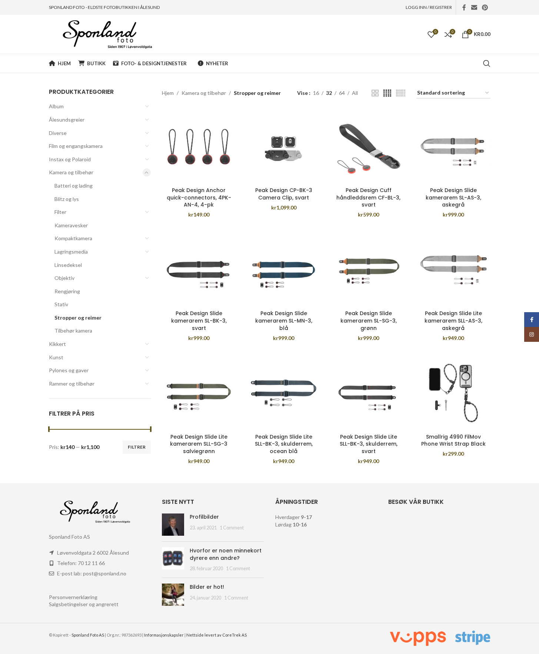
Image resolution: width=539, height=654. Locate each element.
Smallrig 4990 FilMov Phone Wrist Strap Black (453, 440)
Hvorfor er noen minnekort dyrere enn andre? (226, 554)
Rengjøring (67, 291)
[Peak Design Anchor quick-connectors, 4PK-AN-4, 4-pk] (199, 147)
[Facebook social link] (464, 7)
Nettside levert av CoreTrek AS (216, 634)
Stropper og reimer (78, 317)
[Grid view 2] (375, 93)
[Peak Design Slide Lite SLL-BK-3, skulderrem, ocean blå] (283, 393)
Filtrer (137, 447)
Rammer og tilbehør (71, 383)
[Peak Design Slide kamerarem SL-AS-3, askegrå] (453, 147)
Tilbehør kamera (73, 330)
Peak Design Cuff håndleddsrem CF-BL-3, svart (368, 197)
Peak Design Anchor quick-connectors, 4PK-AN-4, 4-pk (199, 197)
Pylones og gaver (69, 370)
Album (56, 106)
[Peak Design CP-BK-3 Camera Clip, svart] (283, 147)
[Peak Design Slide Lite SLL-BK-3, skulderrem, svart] (368, 393)
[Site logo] (100, 33)
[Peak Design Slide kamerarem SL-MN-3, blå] (283, 270)
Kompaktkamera (73, 238)
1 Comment (232, 528)
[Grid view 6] (400, 93)
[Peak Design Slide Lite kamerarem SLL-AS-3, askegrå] (453, 270)
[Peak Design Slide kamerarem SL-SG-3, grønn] (368, 270)
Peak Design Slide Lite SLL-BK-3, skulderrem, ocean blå (284, 444)
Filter (60, 212)
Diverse (58, 133)
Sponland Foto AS (87, 634)
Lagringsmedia (71, 251)
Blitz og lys (66, 199)
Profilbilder (204, 517)
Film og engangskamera (76, 146)
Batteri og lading (73, 185)
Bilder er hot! (207, 587)
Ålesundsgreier (66, 119)
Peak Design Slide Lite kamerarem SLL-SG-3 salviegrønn (198, 444)
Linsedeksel (68, 265)
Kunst (56, 357)
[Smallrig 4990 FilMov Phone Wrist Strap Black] (453, 393)
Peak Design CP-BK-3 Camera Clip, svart (283, 193)
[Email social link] (474, 7)
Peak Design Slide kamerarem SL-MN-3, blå (283, 320)
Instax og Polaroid (70, 159)
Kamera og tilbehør (71, 172)
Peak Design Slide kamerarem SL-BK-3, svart (199, 320)
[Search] (486, 63)
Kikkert (57, 344)
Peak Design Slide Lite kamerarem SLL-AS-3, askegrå (453, 320)
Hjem (168, 93)
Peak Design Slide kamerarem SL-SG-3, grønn (368, 320)
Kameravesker (71, 225)
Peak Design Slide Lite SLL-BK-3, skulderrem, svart (368, 444)
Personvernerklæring (73, 597)
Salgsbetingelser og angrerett (84, 604)
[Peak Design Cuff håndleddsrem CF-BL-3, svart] (368, 147)
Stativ (61, 304)
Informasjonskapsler (164, 634)
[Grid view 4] (387, 93)
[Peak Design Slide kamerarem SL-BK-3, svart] (199, 270)
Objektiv (64, 278)
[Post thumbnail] (173, 524)
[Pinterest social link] (484, 7)
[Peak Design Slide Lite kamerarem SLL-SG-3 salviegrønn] (199, 393)
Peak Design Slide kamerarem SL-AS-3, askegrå (453, 197)
